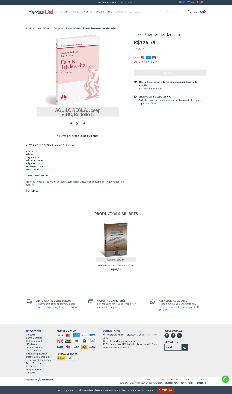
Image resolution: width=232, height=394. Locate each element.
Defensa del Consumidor (38, 356)
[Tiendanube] (40, 380)
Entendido (165, 390)
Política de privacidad (37, 353)
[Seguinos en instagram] (166, 335)
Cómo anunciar (34, 350)
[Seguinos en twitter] (179, 335)
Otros (77, 28)
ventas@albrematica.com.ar (121, 340)
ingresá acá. (172, 383)
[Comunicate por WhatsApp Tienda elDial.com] (225, 379)
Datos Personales (35, 363)
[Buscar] (189, 11)
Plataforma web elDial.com (34, 342)
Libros (77, 11)
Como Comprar (34, 337)
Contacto (134, 11)
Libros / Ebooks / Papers (49, 28)
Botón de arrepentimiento (34, 368)
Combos (120, 11)
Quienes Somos (34, 347)
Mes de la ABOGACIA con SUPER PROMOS (116, 2)
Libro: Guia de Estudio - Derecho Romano (116, 265)
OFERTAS (65, 11)
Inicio (29, 28)
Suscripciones (104, 11)
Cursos (88, 11)
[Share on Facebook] (71, 123)
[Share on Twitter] (77, 123)
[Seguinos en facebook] (173, 335)
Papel (69, 28)
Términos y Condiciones (38, 359)
